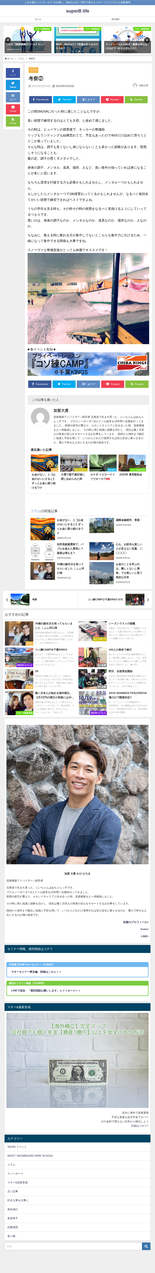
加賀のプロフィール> (136, 922)
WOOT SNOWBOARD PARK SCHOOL (30, 1155)
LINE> (145, 936)
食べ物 (11, 1236)
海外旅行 (12, 1209)
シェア (13, 75)
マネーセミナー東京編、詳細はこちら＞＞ (36, 971)
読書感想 (12, 1227)
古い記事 (12, 1191)
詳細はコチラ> (140, 1125)
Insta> (145, 929)
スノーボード (15, 1173)
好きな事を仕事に (18, 1200)
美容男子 (12, 1218)
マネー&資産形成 (17, 1182)
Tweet (13, 87)
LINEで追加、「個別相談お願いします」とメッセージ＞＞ (46, 990)
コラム (33, 70)
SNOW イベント (17, 1146)
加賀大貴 (143, 85)
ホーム (38, 19)
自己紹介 (116, 19)
